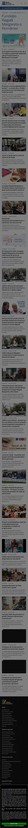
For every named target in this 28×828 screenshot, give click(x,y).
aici (8, 802)
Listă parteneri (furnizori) (5, 820)
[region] (14, 806)
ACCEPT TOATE (14, 823)
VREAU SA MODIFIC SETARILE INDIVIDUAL (14, 825)
